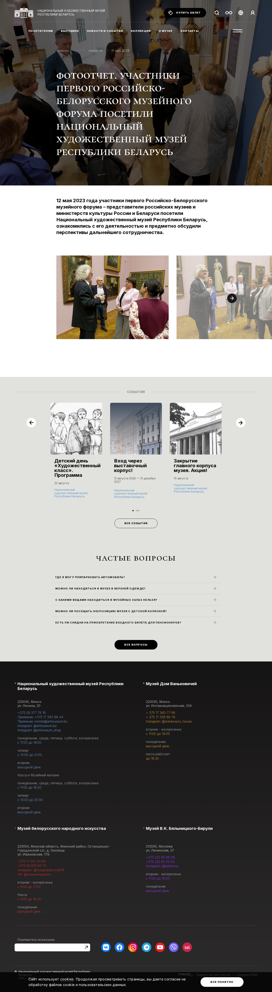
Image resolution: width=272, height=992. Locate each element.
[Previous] (31, 422)
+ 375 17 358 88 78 (160, 717)
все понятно (221, 981)
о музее (166, 30)
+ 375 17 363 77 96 (160, 713)
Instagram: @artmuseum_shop (39, 730)
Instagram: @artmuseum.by (37, 726)
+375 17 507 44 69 (32, 861)
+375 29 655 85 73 (32, 866)
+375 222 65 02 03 (160, 862)
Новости (96, 50)
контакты (190, 30)
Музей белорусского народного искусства (62, 828)
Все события (136, 523)
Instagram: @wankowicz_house (169, 721)
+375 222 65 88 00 (160, 857)
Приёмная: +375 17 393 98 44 (40, 717)
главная (62, 50)
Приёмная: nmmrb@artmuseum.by (43, 721)
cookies (67, 979)
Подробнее (64, 495)
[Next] (232, 298)
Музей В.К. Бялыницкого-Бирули (179, 828)
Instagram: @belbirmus (162, 866)
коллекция (141, 30)
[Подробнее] (76, 454)
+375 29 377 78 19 (32, 713)
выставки (70, 30)
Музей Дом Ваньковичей (171, 683)
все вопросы (136, 644)
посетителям (40, 30)
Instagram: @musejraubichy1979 (41, 870)
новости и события (105, 30)
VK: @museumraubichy (34, 874)
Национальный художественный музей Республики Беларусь (70, 686)
